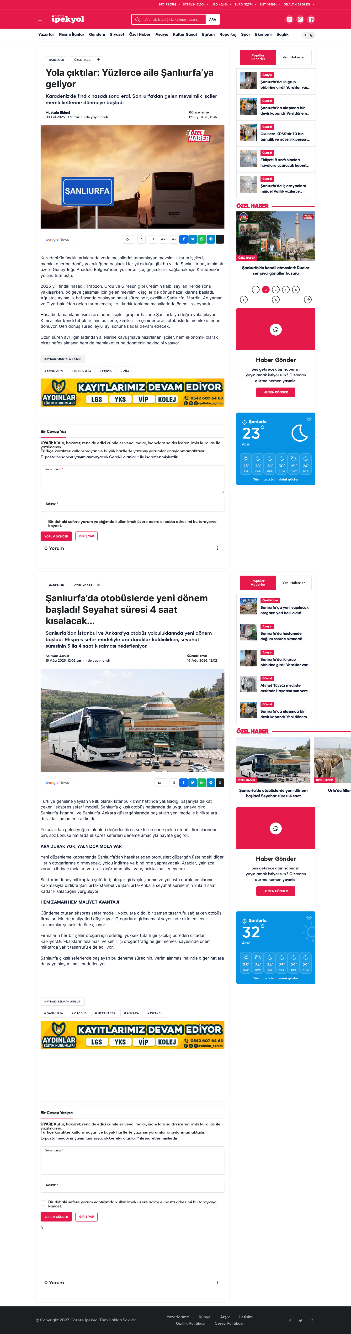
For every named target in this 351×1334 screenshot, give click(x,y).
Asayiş (161, 35)
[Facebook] (290, 1320)
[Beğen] (128, 239)
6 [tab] (276, 309)
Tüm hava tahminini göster (276, 489)
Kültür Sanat (185, 35)
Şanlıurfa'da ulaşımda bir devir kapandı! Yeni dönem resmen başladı (284, 113)
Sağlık (282, 35)
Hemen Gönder (276, 402)
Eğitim (208, 35)
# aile (125, 370)
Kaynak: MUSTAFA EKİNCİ (62, 359)
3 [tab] (276, 299)
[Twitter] (300, 1320)
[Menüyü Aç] (40, 19)
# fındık (106, 370)
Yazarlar (46, 35)
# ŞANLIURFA (53, 1013)
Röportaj (227, 35)
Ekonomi (263, 35)
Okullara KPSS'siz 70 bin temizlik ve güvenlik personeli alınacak (286, 139)
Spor (245, 35)
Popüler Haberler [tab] (258, 57)
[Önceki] (244, 309)
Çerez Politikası (229, 1324)
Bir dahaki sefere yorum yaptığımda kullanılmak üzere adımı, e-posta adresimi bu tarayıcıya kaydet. (132, 524)
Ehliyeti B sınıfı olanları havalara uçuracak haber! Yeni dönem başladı (283, 165)
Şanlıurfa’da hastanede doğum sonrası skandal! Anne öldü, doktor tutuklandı (285, 639)
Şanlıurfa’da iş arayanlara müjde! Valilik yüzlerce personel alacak (283, 191)
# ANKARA (131, 1013)
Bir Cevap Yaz (53, 432)
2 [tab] (266, 299)
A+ (163, 239)
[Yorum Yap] (152, 239)
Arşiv (225, 1317)
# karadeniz (81, 370)
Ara (212, 19)
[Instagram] (311, 1320)
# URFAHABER (105, 1013)
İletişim (246, 1317)
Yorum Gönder (56, 536)
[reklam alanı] (132, 392)
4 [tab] (286, 299)
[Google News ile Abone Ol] (57, 239)
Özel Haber (140, 35)
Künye (205, 1317)
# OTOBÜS (79, 1013)
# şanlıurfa (53, 370)
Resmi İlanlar (71, 35)
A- (174, 239)
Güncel (267, 100)
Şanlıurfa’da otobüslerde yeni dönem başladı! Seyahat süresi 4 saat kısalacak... (273, 796)
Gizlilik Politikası (190, 1324)
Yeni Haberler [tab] (293, 57)
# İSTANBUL (156, 1013)
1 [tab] (255, 299)
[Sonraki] (308, 309)
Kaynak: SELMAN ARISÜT (62, 1001)
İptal (69, 1113)
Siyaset (117, 35)
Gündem (97, 35)
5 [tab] (296, 299)
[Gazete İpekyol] (68, 19)
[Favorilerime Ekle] (141, 239)
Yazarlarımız (178, 1317)
